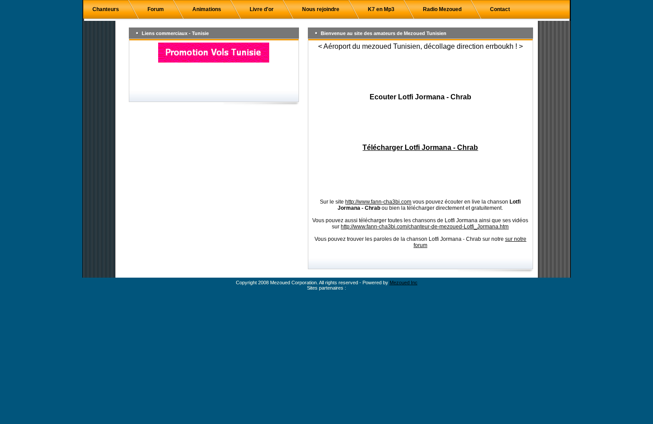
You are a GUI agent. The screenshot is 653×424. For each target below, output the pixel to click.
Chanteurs (105, 9)
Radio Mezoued (442, 9)
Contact (500, 9)
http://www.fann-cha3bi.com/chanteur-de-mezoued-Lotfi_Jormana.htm (425, 227)
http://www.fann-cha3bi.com (378, 202)
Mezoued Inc (404, 282)
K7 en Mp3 (381, 9)
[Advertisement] (420, 72)
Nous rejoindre (320, 9)
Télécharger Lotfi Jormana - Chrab (420, 147)
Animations (206, 9)
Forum (155, 9)
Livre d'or (262, 9)
